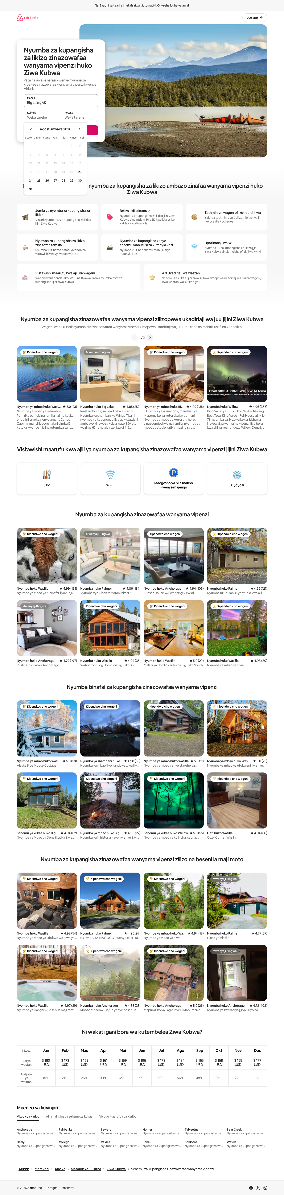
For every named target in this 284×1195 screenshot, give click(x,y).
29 (71, 180)
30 (80, 180)
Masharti (68, 1188)
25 (39, 180)
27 (55, 180)
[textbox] (42, 117)
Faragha (52, 1188)
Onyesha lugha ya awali (173, 5)
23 (80, 172)
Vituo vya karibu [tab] (28, 1116)
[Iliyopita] (134, 337)
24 (30, 180)
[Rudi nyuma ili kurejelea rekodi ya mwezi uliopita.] (31, 129)
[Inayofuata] (150, 337)
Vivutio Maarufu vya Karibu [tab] (117, 1116)
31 (30, 189)
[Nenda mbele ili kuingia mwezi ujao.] (79, 129)
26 (47, 180)
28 (63, 180)
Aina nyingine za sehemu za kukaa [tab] (69, 1116)
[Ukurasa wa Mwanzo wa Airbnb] (27, 17)
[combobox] (61, 102)
